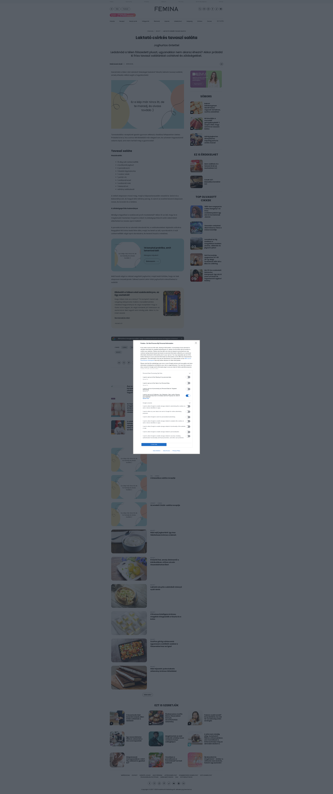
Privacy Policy (176, 450)
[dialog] (166, 397)
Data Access (166, 450)
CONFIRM (154, 444)
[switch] (188, 377)
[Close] (196, 343)
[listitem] (166, 373)
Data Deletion (156, 450)
